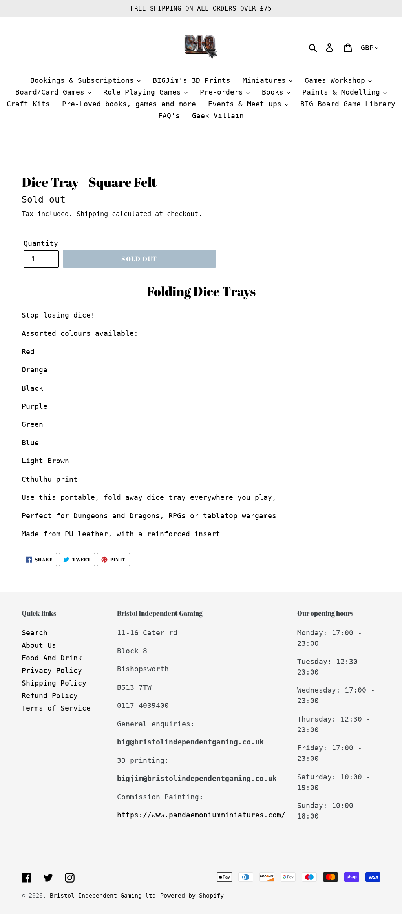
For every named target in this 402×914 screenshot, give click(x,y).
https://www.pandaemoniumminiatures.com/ (201, 815)
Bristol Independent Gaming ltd (103, 895)
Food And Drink (52, 658)
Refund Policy (50, 695)
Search (35, 633)
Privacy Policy (52, 670)
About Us (39, 645)
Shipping (92, 214)
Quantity (41, 243)
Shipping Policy (54, 683)
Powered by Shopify (192, 895)
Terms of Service (56, 708)
